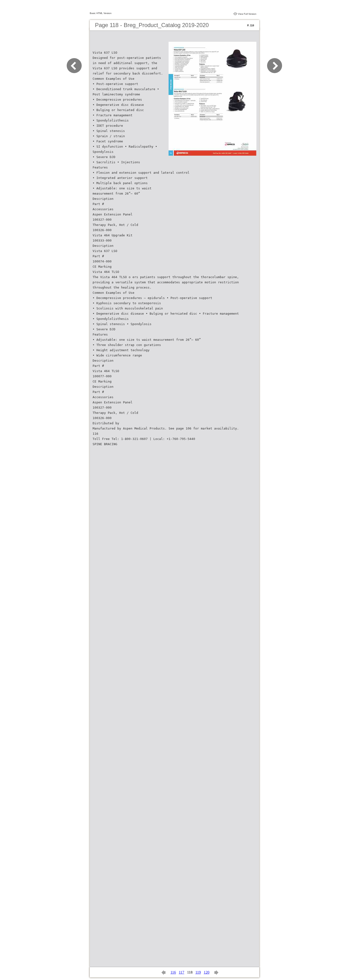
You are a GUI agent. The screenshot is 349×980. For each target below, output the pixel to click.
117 (181, 972)
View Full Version (247, 14)
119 (198, 972)
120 (206, 972)
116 (173, 972)
